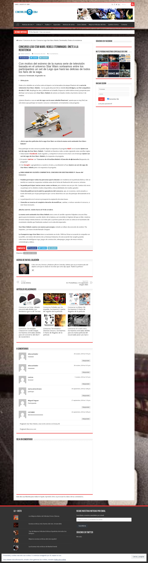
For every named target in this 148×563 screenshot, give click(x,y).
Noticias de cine (27, 24)
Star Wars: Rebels (30, 253)
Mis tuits (79, 537)
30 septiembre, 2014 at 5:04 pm (81, 389)
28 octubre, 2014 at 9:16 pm (82, 354)
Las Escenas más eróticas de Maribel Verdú (43, 546)
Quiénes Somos (113, 24)
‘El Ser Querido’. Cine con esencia (39, 32)
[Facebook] (114, 4)
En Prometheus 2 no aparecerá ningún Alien (77, 283)
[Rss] (112, 4)
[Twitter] (116, 4)
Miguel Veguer (33, 400)
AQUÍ (69, 148)
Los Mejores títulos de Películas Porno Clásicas (44, 516)
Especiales (57, 24)
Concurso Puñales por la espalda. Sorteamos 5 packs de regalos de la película (54, 309)
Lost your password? (105, 104)
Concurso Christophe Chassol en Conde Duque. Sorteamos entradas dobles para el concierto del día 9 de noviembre (30, 333)
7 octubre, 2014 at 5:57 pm (82, 377)
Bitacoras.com (31, 429)
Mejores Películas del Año (97, 24)
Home (20, 40)
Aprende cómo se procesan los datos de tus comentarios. (64, 497)
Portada (18, 24)
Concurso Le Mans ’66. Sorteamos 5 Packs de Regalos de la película (77, 309)
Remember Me (114, 99)
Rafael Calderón (25, 54)
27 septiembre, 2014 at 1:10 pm (81, 400)
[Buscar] (132, 4)
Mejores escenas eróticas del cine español (43, 539)
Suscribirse (82, 526)
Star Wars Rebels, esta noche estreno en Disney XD (43, 424)
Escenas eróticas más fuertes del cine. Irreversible (45, 524)
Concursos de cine (29, 40)
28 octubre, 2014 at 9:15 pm (82, 365)
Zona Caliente (81, 24)
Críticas (38, 24)
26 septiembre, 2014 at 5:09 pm (81, 412)
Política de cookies (60, 559)
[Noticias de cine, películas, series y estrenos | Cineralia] (26, 11)
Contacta (124, 24)
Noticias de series (69, 24)
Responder (86, 360)
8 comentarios (53, 54)
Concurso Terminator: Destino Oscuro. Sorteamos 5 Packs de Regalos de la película (54, 332)
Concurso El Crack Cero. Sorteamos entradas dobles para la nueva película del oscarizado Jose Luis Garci (79, 332)
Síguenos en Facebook (104, 41)
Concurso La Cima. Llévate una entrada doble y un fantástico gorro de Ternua (29, 309)
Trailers (47, 24)
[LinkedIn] (119, 4)
